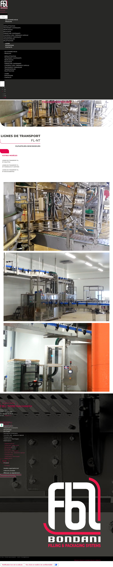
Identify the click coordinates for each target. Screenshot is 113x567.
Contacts (8, 47)
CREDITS (98, 560)
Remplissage (8, 29)
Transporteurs (9, 39)
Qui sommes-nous (10, 51)
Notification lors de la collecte (12, 565)
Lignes (6, 73)
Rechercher (4, 14)
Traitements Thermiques (12, 37)
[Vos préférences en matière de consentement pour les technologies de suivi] (1, 425)
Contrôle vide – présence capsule (14, 435)
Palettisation (9, 71)
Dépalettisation (9, 26)
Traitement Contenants (12, 28)
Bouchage (7, 31)
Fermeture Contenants (12, 33)
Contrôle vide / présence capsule (16, 35)
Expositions (8, 75)
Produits (8, 21)
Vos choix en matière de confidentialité (39, 565)
